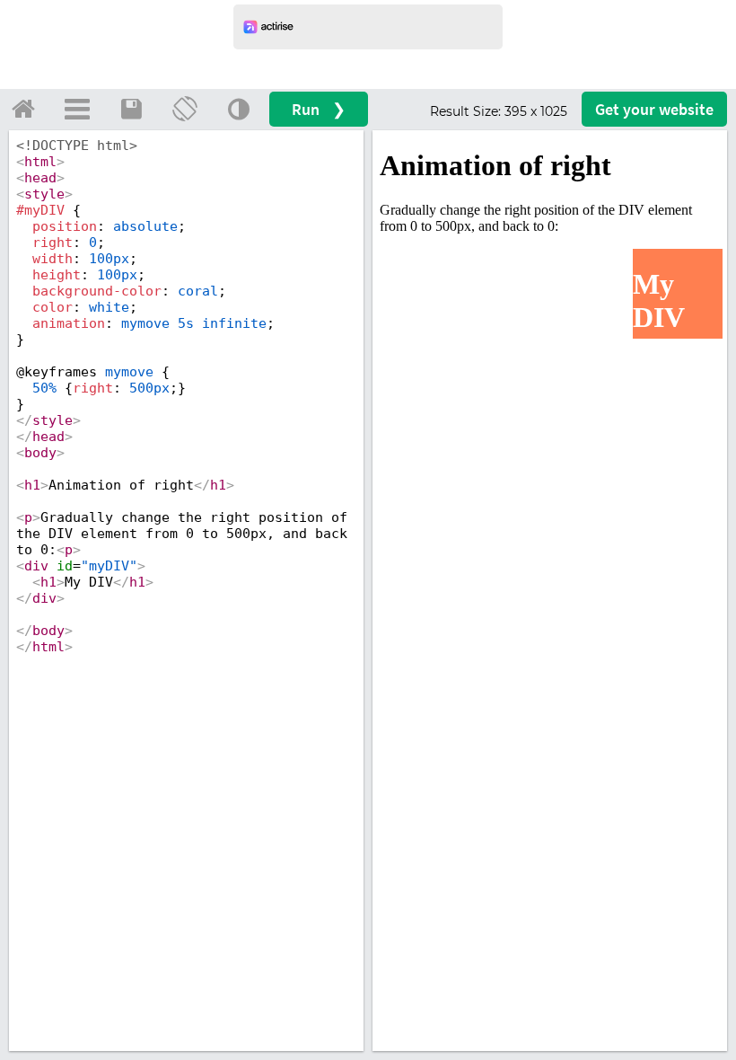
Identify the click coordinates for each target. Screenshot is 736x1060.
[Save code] (131, 108)
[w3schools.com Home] (23, 108)
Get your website (654, 109)
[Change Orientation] (185, 108)
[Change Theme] (238, 108)
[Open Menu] (77, 108)
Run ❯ (319, 109)
